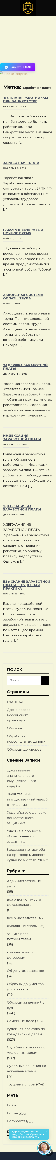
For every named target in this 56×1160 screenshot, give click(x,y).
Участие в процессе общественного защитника (24, 836)
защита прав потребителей (19, 936)
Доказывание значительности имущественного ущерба (21, 778)
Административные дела (24, 883)
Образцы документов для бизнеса (25, 986)
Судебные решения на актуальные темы (26, 1068)
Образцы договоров (24, 749)
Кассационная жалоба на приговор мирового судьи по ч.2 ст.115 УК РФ (28, 855)
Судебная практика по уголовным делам (26, 1050)
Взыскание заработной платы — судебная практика (26, 585)
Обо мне (14, 728)
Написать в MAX (20, 67)
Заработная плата (21, 163)
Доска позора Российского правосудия (18, 715)
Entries (16, 1113)
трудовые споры (21, 1084)
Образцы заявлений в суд (25, 1005)
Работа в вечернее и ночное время (23, 231)
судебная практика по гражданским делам (26, 1031)
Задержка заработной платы (25, 367)
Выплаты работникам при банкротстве (25, 99)
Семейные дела (20, 1021)
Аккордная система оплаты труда (23, 296)
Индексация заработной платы (22, 437)
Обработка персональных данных (26, 739)
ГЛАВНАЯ (15, 702)
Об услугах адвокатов (25, 971)
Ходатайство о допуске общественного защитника (26, 818)
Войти (12, 1105)
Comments (20, 1121)
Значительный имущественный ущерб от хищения (27, 799)
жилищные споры (22, 926)
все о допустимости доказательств (24, 902)
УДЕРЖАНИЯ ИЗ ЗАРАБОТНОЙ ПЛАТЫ (22, 507)
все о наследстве (22, 918)
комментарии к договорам (20, 954)
